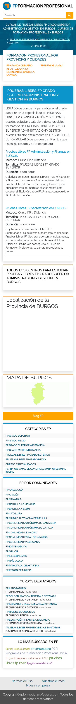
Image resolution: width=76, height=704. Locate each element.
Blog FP (38, 416)
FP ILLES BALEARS (16, 556)
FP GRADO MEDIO (15, 440)
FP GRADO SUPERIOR (18, 435)
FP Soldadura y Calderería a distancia (31, 596)
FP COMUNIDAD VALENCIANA (23, 542)
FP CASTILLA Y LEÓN (18, 508)
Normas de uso (22, 681)
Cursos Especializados (21, 464)
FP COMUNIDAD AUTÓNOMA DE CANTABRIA (31, 522)
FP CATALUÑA (14, 513)
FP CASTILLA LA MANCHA (20, 504)
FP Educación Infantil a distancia (28, 619)
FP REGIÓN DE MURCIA (18, 570)
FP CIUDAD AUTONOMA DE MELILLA (26, 518)
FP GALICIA (12, 551)
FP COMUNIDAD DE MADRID (21, 532)
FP (38, 36)
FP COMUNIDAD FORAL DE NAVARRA (27, 537)
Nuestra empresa (38, 685)
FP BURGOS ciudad (51, 65)
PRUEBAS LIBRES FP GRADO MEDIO (26, 459)
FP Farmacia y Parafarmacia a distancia (31, 604)
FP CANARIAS (13, 499)
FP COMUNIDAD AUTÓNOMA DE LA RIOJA (29, 527)
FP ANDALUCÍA (14, 489)
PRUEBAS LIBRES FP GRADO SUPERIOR (28, 454)
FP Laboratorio (16, 588)
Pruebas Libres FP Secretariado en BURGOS (35, 208)
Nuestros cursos (53, 681)
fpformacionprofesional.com (39, 694)
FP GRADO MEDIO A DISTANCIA (23, 450)
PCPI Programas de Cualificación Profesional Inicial (36, 470)
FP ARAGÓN (12, 494)
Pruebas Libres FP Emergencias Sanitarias (33, 627)
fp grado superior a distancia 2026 (27, 658)
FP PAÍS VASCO (14, 560)
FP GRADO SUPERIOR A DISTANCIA (25, 445)
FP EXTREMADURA (16, 546)
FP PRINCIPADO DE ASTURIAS (22, 565)
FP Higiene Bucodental (20, 611)
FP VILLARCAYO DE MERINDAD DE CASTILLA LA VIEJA (20, 72)
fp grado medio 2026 (39, 663)
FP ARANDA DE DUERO (19, 65)
